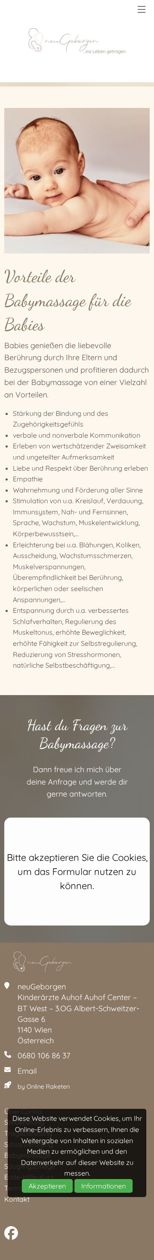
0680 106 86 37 (44, 1055)
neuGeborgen (77, 41)
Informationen (103, 1186)
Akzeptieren (47, 1186)
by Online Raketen (44, 1086)
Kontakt (17, 1199)
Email (27, 1071)
